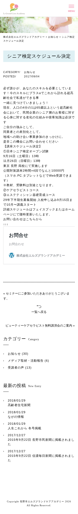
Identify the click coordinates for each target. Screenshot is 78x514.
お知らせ (14, 353)
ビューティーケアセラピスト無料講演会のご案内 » (40, 325)
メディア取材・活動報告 (26, 360)
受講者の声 (16, 367)
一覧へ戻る (39, 312)
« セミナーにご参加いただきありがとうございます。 (36, 296)
